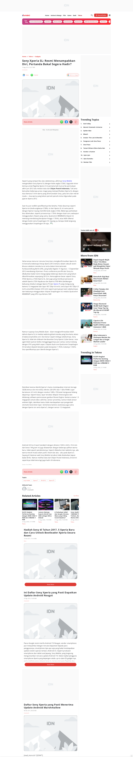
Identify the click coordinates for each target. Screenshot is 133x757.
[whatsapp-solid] (61, 121)
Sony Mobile (67, 181)
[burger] (109, 15)
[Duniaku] (26, 15)
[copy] (75, 122)
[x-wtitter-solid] (71, 121)
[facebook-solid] (66, 121)
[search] (92, 15)
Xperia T (57, 284)
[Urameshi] (24, 489)
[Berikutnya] (79, 506)
